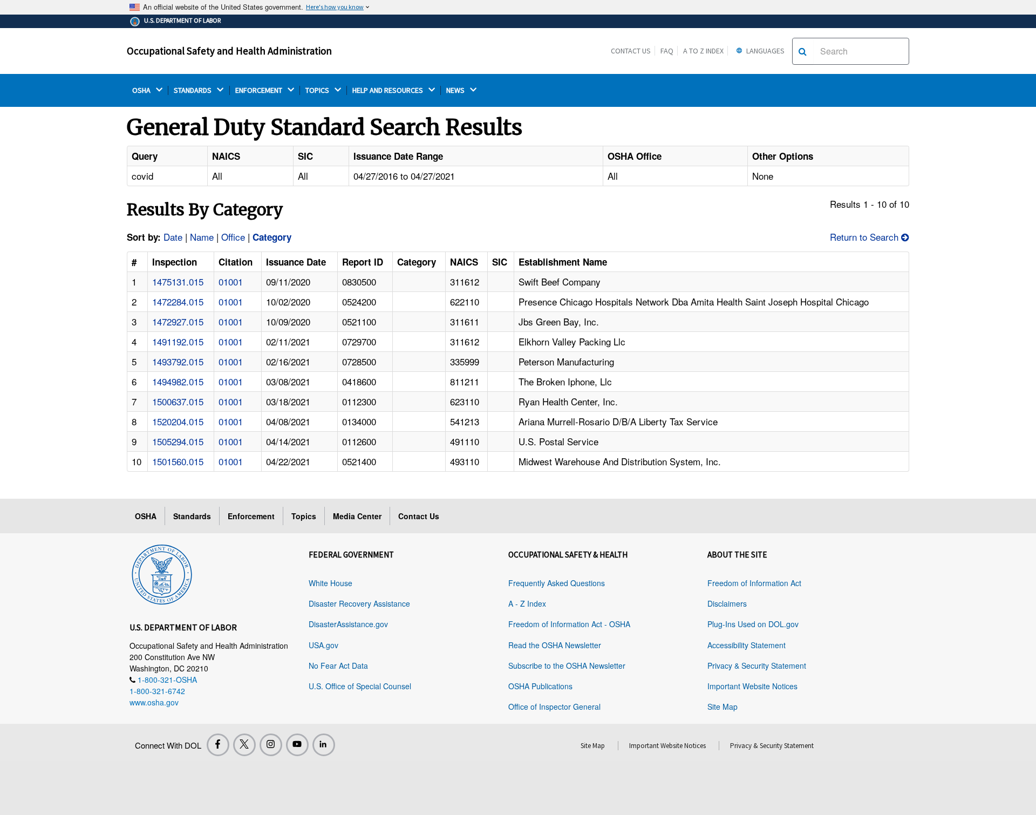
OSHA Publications (540, 686)
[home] (162, 572)
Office (233, 236)
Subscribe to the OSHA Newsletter (566, 665)
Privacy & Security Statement (756, 665)
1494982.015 (177, 381)
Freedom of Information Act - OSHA (569, 624)
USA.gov (323, 645)
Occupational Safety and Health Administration (229, 50)
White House (330, 583)
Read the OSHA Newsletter (554, 645)
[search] (802, 51)
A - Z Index (527, 603)
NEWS (456, 90)
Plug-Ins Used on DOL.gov (753, 624)
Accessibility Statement (746, 645)
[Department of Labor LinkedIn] (323, 745)
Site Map (722, 706)
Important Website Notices (752, 686)
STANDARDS (193, 90)
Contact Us (631, 51)
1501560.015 (177, 461)
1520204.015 (177, 421)
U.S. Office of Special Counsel (360, 686)
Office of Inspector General (554, 706)
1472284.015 (177, 301)
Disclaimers (727, 603)
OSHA (142, 90)
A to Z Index (703, 51)
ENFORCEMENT (259, 90)
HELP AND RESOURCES (388, 90)
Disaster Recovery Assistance (359, 603)
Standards (192, 516)
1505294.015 (177, 441)
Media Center (357, 516)
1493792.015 (177, 361)
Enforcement (251, 516)
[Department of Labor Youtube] (297, 745)
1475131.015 (177, 281)
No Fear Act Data (338, 665)
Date (172, 236)
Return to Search (865, 236)
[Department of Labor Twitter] (244, 745)
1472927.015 (177, 321)
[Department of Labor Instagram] (271, 745)
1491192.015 (177, 341)
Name (202, 236)
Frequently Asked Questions (556, 583)
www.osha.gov (154, 702)
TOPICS (318, 90)
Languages (765, 51)
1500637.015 (177, 401)
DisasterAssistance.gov (348, 624)
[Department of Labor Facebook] (218, 745)
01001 (231, 281)
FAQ (666, 51)
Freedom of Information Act (754, 583)
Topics (303, 516)
